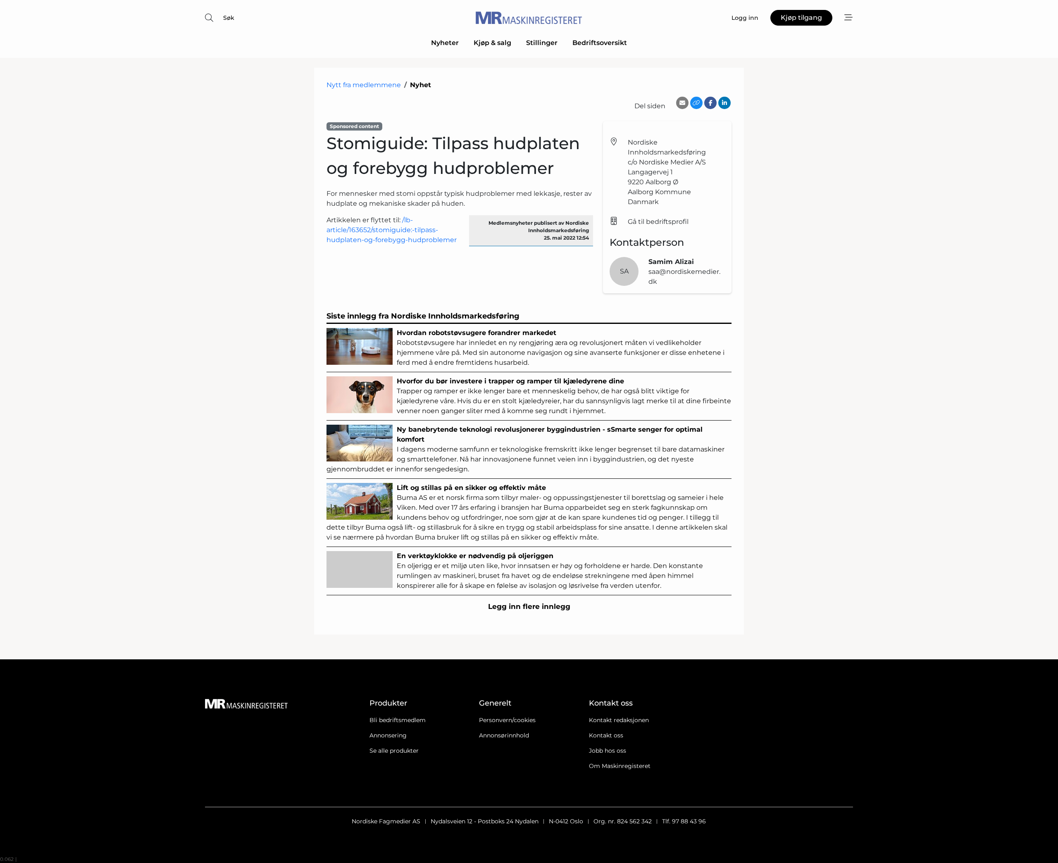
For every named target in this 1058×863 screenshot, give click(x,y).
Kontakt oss (606, 735)
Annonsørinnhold (504, 735)
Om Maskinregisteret (620, 766)
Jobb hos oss (607, 750)
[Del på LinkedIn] (724, 103)
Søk (228, 17)
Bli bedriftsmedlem (397, 720)
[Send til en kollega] (682, 103)
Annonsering (388, 735)
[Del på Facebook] (710, 103)
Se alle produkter (394, 750)
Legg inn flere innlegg (529, 606)
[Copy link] (696, 103)
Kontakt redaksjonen (619, 720)
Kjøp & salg (492, 43)
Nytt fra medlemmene (363, 85)
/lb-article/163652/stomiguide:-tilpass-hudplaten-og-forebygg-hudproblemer (391, 230)
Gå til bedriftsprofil (658, 222)
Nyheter (445, 43)
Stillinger (542, 43)
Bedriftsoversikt (599, 43)
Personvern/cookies (507, 720)
